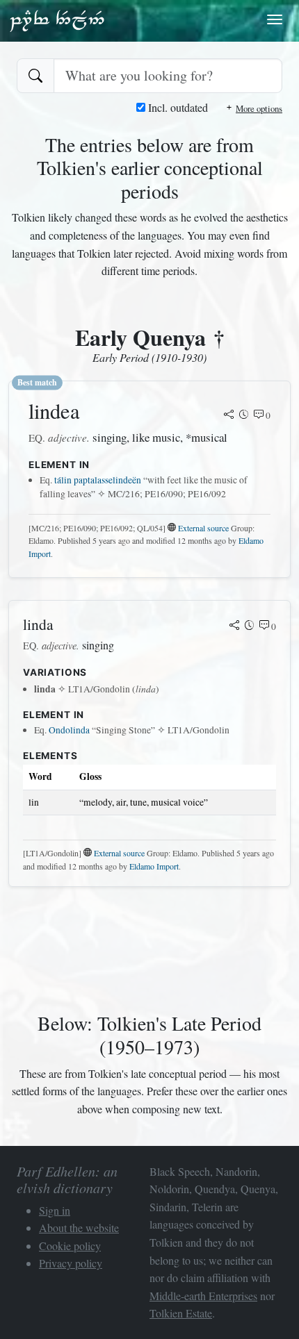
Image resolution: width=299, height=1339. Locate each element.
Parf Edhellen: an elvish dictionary (57, 20)
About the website (79, 1227)
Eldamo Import (154, 866)
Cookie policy (70, 1245)
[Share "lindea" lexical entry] (229, 415)
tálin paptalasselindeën (97, 480)
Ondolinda (69, 730)
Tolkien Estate (181, 1313)
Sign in (54, 1210)
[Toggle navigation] (275, 19)
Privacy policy (70, 1263)
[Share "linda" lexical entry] (234, 626)
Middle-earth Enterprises (203, 1295)
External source (203, 527)
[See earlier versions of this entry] (244, 415)
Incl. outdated (176, 107)
